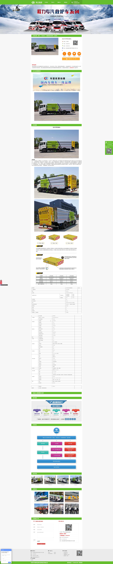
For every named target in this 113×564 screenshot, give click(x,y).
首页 (39, 35)
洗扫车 (55, 35)
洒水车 (55, 552)
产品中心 (52, 2)
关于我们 (46, 2)
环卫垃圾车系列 (50, 553)
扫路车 (49, 552)
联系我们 (65, 2)
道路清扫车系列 (49, 35)
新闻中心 (59, 2)
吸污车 (55, 553)
